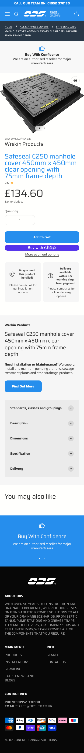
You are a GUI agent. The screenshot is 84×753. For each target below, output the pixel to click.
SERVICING (13, 669)
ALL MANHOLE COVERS (34, 27)
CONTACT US (56, 662)
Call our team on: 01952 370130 (42, 3)
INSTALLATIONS (17, 662)
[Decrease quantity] (11, 220)
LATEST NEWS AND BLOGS (19, 678)
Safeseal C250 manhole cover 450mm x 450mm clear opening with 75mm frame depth (41, 31)
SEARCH (53, 655)
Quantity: (11, 211)
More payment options (42, 254)
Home (8, 27)
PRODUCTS (13, 655)
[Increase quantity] (29, 220)
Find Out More (23, 386)
